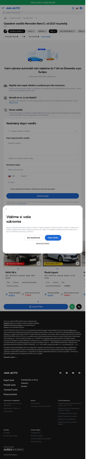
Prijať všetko (53, 238)
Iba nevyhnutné (33, 238)
